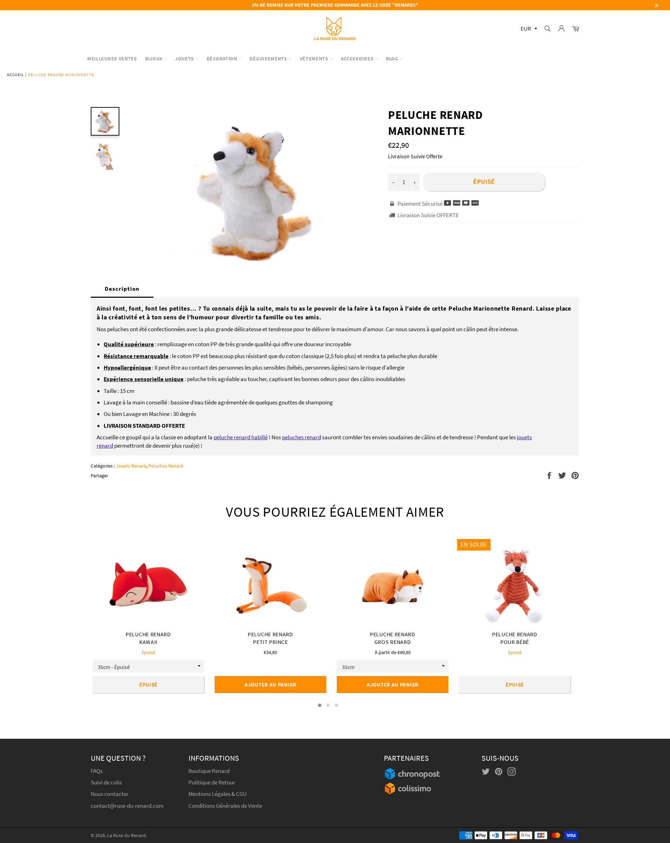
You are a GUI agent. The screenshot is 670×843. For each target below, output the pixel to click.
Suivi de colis (106, 782)
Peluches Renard (165, 466)
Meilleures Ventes (112, 58)
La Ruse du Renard (126, 835)
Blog (393, 58)
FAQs (97, 771)
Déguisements (269, 58)
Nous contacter (109, 794)
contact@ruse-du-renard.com (127, 806)
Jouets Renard (131, 466)
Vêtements (315, 58)
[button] (319, 705)
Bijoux (154, 58)
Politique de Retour (211, 782)
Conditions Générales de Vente (225, 806)
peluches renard (301, 437)
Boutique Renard (209, 771)
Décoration (223, 58)
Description (122, 289)
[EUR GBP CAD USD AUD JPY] (528, 29)
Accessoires (358, 58)
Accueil (15, 74)
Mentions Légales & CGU (217, 794)
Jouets (185, 58)
